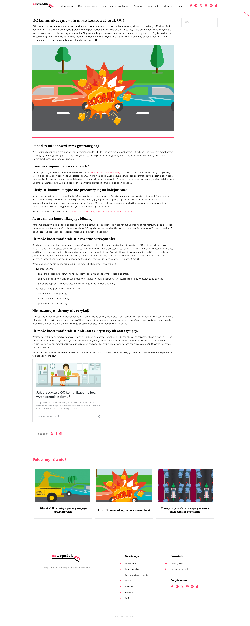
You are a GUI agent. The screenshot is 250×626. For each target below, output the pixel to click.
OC (187, 22)
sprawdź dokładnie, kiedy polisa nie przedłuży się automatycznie (102, 211)
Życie (179, 5)
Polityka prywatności (180, 569)
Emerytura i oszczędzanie (115, 5)
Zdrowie (167, 5)
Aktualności (66, 5)
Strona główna (177, 563)
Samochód (152, 5)
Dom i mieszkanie (87, 5)
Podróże (137, 5)
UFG (46, 172)
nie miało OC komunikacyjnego (106, 172)
